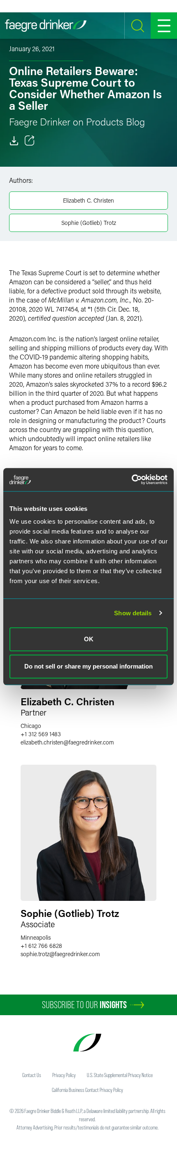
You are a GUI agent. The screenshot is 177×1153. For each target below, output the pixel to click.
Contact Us (31, 1075)
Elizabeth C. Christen (88, 200)
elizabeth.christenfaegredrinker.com (67, 742)
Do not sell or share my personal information (88, 666)
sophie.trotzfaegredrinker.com (60, 954)
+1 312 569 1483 (41, 734)
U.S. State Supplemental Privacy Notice (120, 1075)
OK (88, 639)
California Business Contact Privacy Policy (87, 1090)
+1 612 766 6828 (41, 946)
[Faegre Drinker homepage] (45, 25)
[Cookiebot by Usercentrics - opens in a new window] (131, 479)
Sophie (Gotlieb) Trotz (88, 223)
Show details (132, 613)
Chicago (31, 726)
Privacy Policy (64, 1075)
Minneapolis (36, 937)
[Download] (14, 140)
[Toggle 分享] (29, 140)
